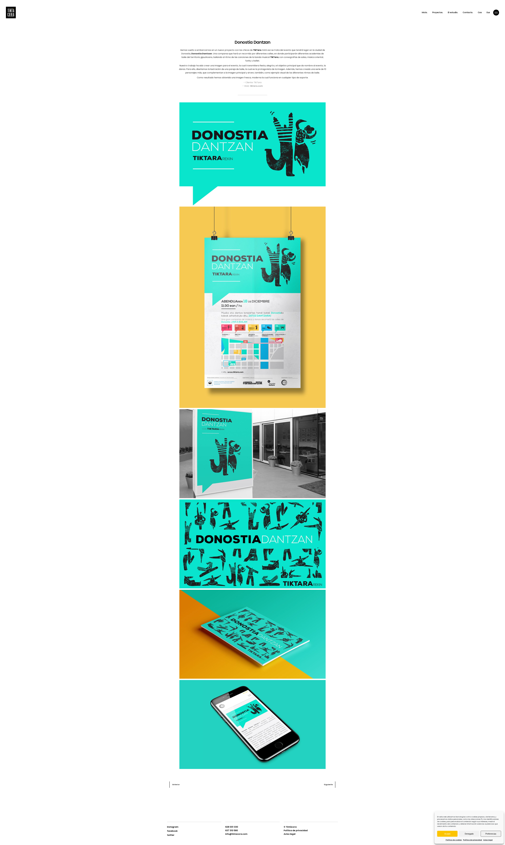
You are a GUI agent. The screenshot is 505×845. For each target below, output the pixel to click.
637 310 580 (231, 830)
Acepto (447, 834)
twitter (170, 835)
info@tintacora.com (236, 834)
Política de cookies (454, 840)
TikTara (257, 50)
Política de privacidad (472, 840)
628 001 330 (231, 826)
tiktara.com (256, 86)
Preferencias (490, 834)
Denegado (469, 834)
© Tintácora (290, 826)
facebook (172, 830)
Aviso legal (488, 840)
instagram (172, 826)
